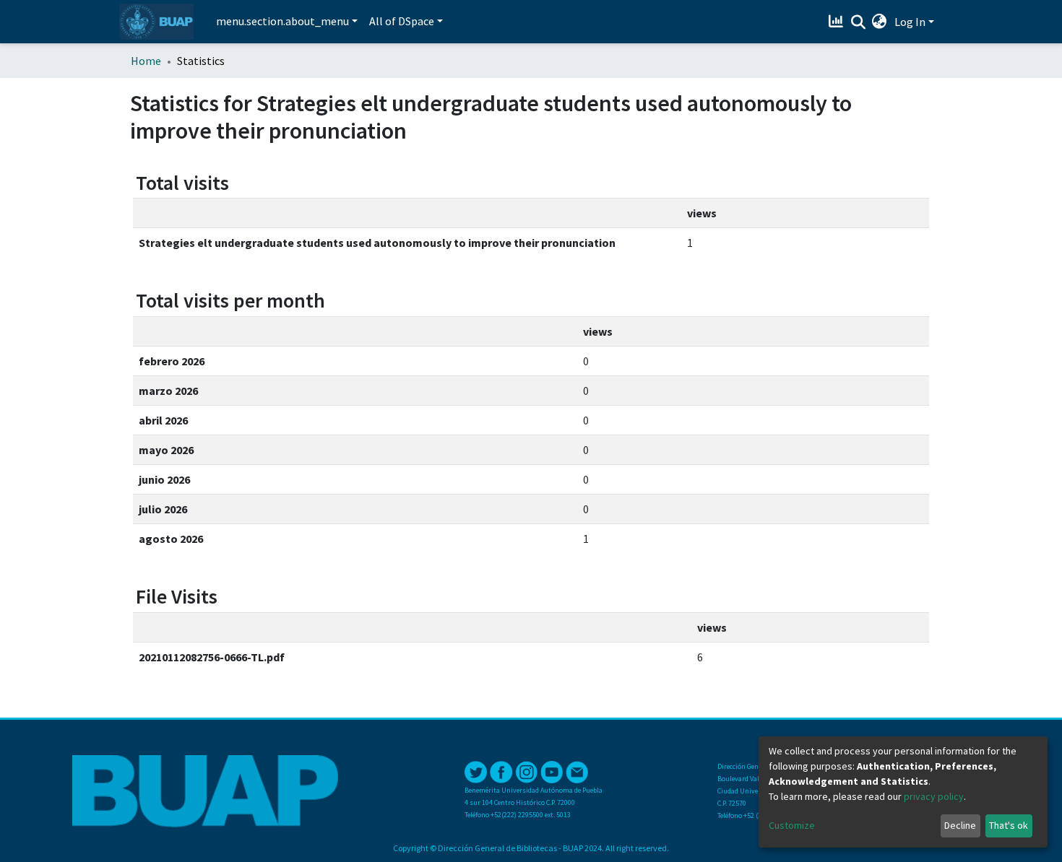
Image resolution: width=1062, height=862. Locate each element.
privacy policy (934, 796)
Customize (792, 825)
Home (146, 60)
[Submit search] (858, 22)
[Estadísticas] (837, 21)
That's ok (1008, 825)
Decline (960, 825)
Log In (909, 21)
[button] (880, 21)
